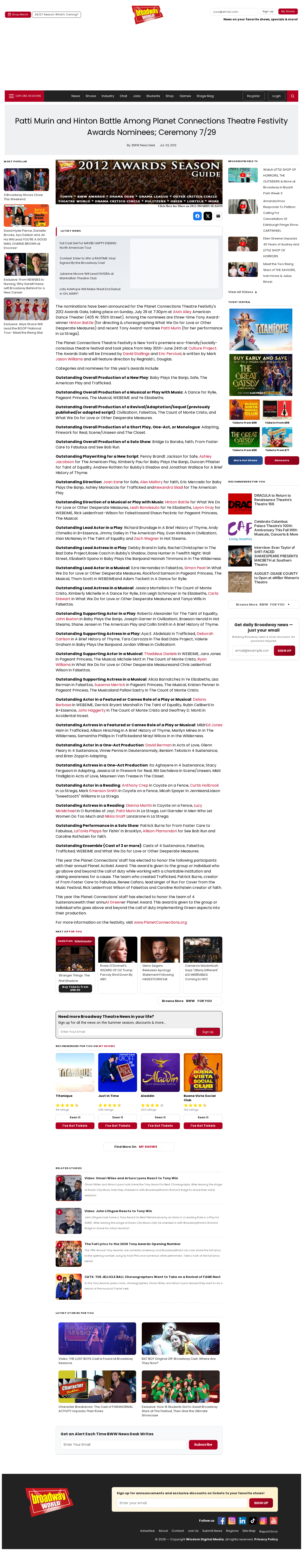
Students (153, 96)
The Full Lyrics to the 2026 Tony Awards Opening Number (133, 1244)
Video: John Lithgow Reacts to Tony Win (118, 1211)
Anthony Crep (135, 785)
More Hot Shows (245, 460)
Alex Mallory (151, 482)
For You (75, 931)
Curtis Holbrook (204, 785)
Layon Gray (203, 507)
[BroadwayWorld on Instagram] (232, 1520)
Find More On (135, 1146)
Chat (123, 96)
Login (276, 96)
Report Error (268, 1531)
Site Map (249, 1531)
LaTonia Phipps (88, 831)
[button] (292, 96)
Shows (91, 96)
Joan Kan (111, 482)
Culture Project (202, 348)
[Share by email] (218, 216)
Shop (170, 96)
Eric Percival (170, 353)
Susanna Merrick (109, 684)
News (75, 96)
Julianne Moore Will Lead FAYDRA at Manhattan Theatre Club (87, 276)
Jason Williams (69, 359)
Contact (178, 1531)
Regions (232, 1531)
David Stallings (136, 353)
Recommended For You (246, 481)
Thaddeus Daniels (160, 653)
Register (253, 96)
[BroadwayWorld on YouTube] (273, 1520)
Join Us (193, 1531)
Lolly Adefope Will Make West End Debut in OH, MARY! (90, 291)
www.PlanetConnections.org (160, 922)
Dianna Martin (139, 805)
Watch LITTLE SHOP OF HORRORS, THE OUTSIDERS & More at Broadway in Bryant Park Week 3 (279, 181)
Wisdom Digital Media (205, 1539)
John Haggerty (92, 710)
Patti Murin (171, 328)
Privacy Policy (266, 1539)
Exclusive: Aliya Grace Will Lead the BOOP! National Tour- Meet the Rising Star (23, 317)
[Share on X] (208, 216)
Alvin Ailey (182, 312)
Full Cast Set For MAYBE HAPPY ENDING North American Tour (88, 245)
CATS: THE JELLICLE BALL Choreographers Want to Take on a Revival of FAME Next (153, 1277)
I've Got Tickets (74, 1126)
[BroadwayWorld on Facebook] (221, 1520)
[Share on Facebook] (197, 216)
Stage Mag (205, 96)
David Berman (158, 745)
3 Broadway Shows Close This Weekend (23, 186)
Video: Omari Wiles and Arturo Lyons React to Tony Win (131, 1178)
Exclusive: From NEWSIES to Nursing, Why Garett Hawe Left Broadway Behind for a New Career (24, 275)
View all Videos (240, 292)
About (163, 1531)
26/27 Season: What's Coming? (56, 14)
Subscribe (203, 1444)
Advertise (147, 1531)
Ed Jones (214, 725)
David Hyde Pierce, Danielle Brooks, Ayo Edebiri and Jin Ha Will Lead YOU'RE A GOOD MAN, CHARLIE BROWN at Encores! (25, 228)
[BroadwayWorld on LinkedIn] (242, 1520)
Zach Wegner (146, 538)
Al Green (113, 902)
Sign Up (261, 1503)
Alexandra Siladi (168, 487)
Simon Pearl (195, 568)
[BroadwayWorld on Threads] (263, 1520)
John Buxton (67, 619)
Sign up (284, 650)
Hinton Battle (81, 322)
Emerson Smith (103, 790)
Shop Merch (20, 14)
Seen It (75, 1117)
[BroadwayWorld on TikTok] (253, 1520)
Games (185, 96)
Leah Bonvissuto (145, 507)
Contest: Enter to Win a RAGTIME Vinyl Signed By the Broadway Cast (88, 260)
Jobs (137, 96)
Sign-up (268, 11)
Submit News (212, 1531)
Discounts (282, 460)
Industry (108, 96)
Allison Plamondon (160, 831)
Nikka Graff (115, 816)
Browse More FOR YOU (187, 1001)
